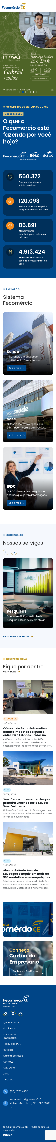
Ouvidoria (9, 1067)
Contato (8, 1062)
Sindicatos (9, 1028)
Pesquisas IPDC (12, 1044)
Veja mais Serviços (16, 636)
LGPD (6, 1073)
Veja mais (9, 671)
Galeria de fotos (13, 1056)
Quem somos (11, 1022)
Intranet (8, 1079)
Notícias (8, 1050)
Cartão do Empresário (10, 1036)
